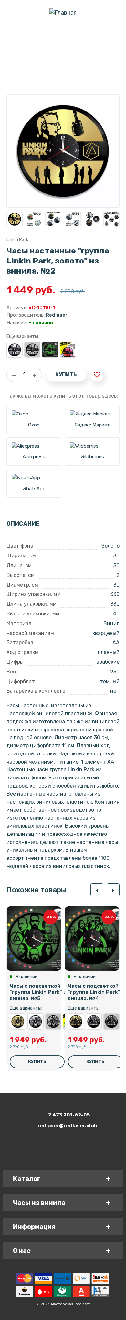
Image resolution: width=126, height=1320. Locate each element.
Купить (66, 374)
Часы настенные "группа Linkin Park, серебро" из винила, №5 (35, 1021)
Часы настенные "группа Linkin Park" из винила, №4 (111, 1021)
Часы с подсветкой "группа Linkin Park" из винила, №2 (50, 349)
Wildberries (92, 457)
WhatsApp (34, 489)
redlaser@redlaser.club (67, 1125)
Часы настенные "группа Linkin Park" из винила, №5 (53, 1021)
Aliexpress (34, 457)
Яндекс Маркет (92, 425)
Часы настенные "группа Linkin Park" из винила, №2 (32, 349)
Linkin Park (17, 239)
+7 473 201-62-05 (67, 1115)
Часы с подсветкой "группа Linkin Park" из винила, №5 (39, 992)
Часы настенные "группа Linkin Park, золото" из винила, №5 (18, 1021)
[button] (96, 889)
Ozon (34, 425)
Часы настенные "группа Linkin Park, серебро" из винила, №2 (14, 349)
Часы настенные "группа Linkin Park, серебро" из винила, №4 (93, 1021)
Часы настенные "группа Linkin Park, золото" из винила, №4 (76, 1021)
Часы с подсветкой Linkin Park (68, 349)
